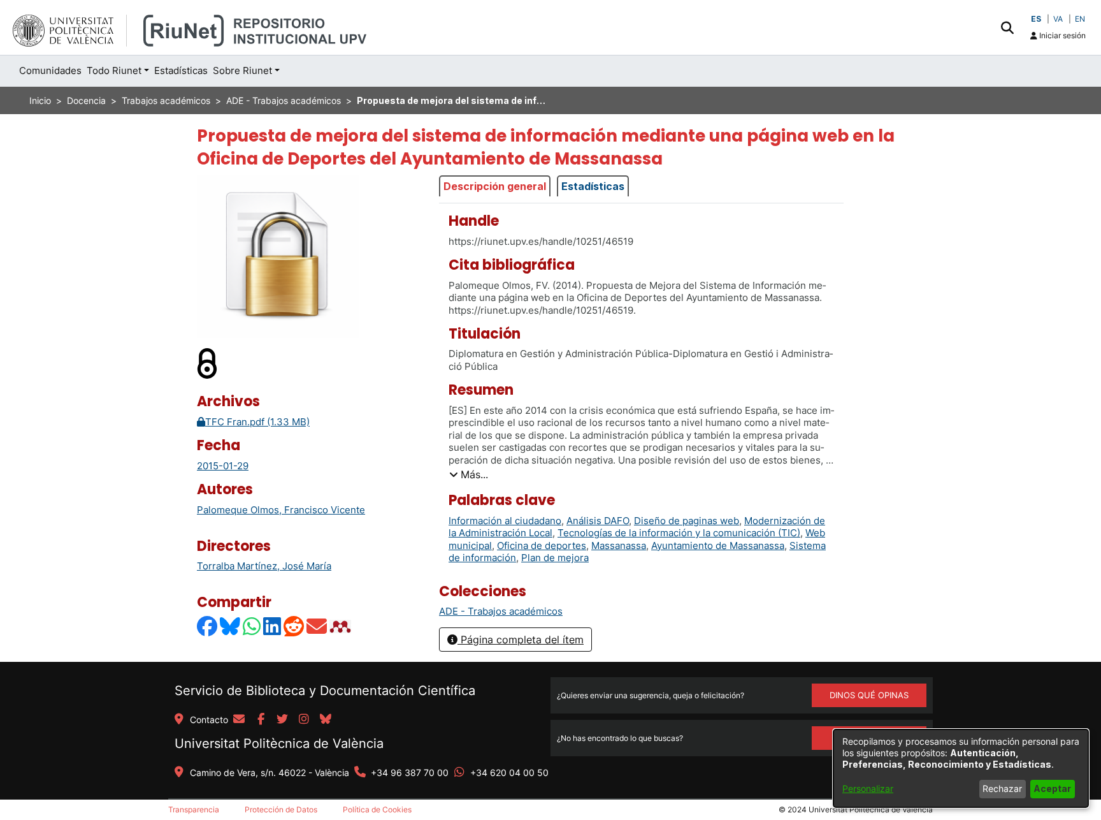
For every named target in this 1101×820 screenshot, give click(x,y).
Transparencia (193, 809)
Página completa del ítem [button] (520, 639)
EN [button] (1080, 19)
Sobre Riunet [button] (242, 70)
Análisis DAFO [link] (597, 521)
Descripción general (494, 186)
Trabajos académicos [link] (166, 100)
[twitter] (282, 720)
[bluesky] (325, 720)
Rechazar (1002, 788)
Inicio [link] (40, 100)
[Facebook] (208, 626)
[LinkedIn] (272, 626)
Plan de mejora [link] (555, 558)
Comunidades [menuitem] (50, 70)
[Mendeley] (341, 626)
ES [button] (1036, 19)
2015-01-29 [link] (222, 466)
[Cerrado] (208, 363)
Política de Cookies (377, 809)
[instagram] (304, 720)
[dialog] (960, 768)
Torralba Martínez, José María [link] (264, 566)
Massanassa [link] (618, 545)
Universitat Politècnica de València (279, 743)
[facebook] (260, 720)
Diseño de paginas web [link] (686, 521)
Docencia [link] (86, 100)
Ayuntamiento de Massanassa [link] (717, 545)
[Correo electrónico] (317, 626)
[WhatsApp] (252, 626)
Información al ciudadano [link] (505, 521)
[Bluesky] (230, 626)
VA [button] (1058, 19)
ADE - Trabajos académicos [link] (283, 100)
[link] (501, 611)
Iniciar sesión (1061, 35)
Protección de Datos (281, 809)
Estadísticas (592, 186)
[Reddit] (294, 626)
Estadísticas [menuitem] (181, 70)
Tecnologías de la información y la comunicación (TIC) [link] (679, 533)
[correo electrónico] (239, 720)
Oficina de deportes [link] (541, 545)
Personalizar (867, 788)
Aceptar (1052, 788)
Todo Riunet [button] (114, 70)
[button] (1007, 27)
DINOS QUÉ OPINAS (869, 695)
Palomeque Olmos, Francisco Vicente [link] (281, 510)
